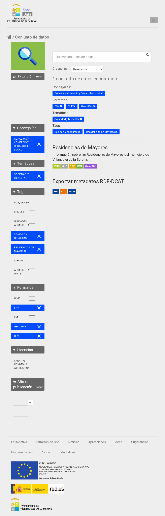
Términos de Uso (48, 442)
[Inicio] (22, 13)
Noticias (73, 442)
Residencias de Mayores (80, 147)
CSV (72, 166)
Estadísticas (67, 452)
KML (79, 166)
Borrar (39, 76)
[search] (147, 54)
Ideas (118, 442)
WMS (57, 166)
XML (63, 191)
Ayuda (45, 452)
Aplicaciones (97, 442)
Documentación (22, 452)
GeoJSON (90, 166)
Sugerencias (139, 442)
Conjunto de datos (32, 37)
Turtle (72, 191)
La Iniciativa (19, 442)
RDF (56, 191)
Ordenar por (61, 68)
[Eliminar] (102, 93)
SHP (64, 166)
